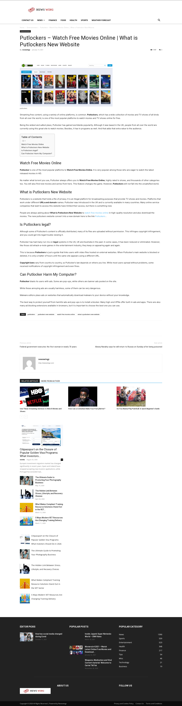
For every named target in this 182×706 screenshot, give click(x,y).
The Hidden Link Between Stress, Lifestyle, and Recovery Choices (48, 493)
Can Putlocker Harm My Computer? (36, 153)
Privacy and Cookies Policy (124, 703)
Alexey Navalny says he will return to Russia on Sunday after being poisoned (128, 347)
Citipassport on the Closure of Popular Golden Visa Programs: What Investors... (39, 453)
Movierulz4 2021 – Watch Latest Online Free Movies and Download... (98, 649)
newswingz (26, 50)
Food (63, 20)
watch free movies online (96, 213)
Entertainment (32, 27)
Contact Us (27, 20)
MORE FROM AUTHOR (50, 381)
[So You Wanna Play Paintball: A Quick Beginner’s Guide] (139, 397)
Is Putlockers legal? (29, 150)
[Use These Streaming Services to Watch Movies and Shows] (42, 397)
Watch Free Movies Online (32, 144)
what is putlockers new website (88, 314)
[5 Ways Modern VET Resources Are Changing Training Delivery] (26, 521)
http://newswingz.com (46, 363)
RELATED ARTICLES (29, 381)
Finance (53, 20)
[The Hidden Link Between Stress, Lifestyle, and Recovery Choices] (26, 494)
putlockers (31, 314)
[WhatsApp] (41, 55)
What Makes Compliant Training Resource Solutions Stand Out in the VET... (49, 507)
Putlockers (100, 216)
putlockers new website (46, 314)
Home (22, 27)
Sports (84, 20)
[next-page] (25, 416)
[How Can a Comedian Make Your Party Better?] (91, 397)
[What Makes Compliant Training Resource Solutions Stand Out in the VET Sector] (26, 507)
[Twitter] (28, 55)
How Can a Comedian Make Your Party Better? (86, 409)
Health (73, 20)
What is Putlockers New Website (35, 147)
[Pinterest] (34, 55)
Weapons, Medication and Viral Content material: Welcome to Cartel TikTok (98, 662)
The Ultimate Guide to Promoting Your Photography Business (48, 480)
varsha (22, 460)
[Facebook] (22, 55)
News (40, 20)
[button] (159, 20)
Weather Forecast (101, 20)
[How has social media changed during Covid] (26, 637)
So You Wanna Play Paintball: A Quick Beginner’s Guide (138, 409)
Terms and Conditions (154, 703)
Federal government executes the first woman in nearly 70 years (48, 347)
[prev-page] (21, 416)
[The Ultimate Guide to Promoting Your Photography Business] (26, 480)
